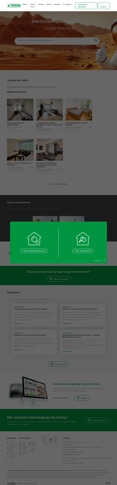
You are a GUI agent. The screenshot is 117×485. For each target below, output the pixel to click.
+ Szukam (103, 6)
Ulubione (68, 4)
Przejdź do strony (98, 260)
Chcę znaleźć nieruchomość (34, 251)
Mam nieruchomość (83, 251)
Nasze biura (33, 6)
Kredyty (41, 4)
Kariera (49, 4)
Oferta (24, 4)
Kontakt (57, 4)
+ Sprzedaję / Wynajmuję (82, 6)
